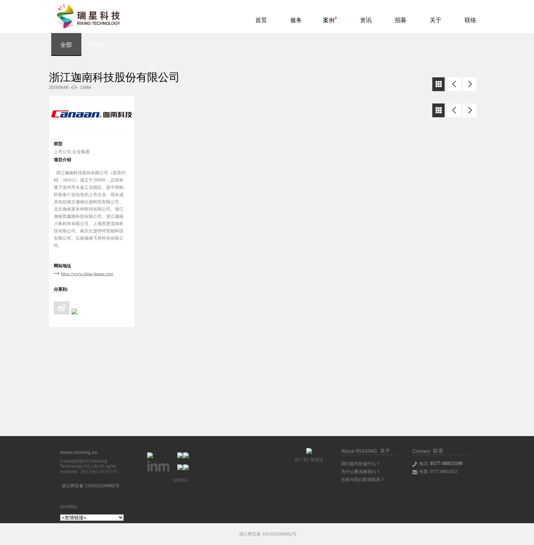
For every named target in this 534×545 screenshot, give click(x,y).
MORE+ (181, 480)
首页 (261, 20)
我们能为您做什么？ (360, 463)
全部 (66, 45)
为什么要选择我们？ (360, 471)
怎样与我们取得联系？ (363, 479)
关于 (435, 20)
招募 (400, 20)
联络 (470, 20)
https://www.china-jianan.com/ (87, 273)
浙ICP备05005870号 (99, 471)
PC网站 (96, 45)
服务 (296, 20)
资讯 (366, 20)
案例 (329, 20)
